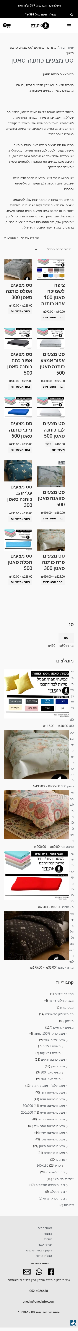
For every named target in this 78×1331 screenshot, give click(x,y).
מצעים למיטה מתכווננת (49, 1126)
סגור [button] (20, 5)
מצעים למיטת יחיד (53, 1133)
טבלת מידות (44, 1256)
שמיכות (69, 1205)
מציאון (69, 1021)
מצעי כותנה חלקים (53, 1059)
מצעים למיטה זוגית (52, 1099)
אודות (48, 1239)
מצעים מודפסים (54, 1153)
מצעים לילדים (51, 1046)
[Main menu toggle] (69, 25)
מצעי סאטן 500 (51, 1079)
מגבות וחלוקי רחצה (61, 1000)
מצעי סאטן (58, 1066)
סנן (66, 637)
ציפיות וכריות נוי (63, 1179)
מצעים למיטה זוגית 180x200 (43, 1105)
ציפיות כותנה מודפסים (50, 1185)
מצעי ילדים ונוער (54, 1040)
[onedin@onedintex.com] (27, 1271)
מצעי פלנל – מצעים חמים (48, 1085)
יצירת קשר (45, 1244)
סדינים (60, 1159)
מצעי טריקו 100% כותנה (49, 1033)
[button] (72, 15)
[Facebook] (51, 1271)
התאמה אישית (64, 994)
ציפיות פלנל (57, 1191)
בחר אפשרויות (53, 317)
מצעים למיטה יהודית (51, 1119)
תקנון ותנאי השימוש (39, 1250)
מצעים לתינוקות (50, 1053)
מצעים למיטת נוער (53, 1139)
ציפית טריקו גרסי (54, 1198)
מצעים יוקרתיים (63, 1027)
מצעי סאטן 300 (51, 1072)
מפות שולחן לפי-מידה (59, 1014)
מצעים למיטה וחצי (53, 1092)
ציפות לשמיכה (55, 1172)
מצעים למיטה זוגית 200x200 (43, 1112)
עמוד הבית (67, 47)
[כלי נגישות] (73, 1323)
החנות (48, 1233)
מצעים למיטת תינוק (52, 1146)
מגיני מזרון (67, 1007)
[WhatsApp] (39, 1271)
